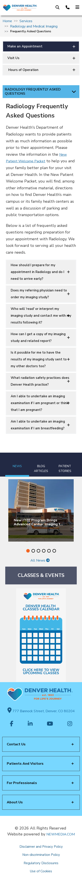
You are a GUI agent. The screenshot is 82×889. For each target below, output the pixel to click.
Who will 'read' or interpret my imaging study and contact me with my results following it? (41, 316)
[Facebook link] (11, 724)
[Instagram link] (70, 724)
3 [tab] (38, 551)
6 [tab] (54, 551)
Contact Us (16, 744)
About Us (15, 802)
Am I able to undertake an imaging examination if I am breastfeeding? (38, 424)
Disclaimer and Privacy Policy (41, 846)
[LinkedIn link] (30, 724)
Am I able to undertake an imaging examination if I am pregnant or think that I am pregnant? (39, 403)
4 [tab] (43, 551)
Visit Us (13, 58)
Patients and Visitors (25, 763)
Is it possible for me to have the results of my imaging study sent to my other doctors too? (39, 359)
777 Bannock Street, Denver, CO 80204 (43, 711)
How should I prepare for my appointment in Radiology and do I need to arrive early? (37, 272)
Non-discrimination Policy (41, 855)
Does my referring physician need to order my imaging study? (39, 293)
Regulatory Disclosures (41, 863)
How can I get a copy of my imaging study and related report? (38, 337)
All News (38, 560)
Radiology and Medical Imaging (34, 26)
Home (7, 21)
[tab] (17, 465)
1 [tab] (28, 551)
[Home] (20, 7)
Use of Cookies (41, 871)
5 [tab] (49, 551)
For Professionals (22, 783)
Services (25, 21)
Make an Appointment (24, 46)
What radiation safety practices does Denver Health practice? (40, 381)
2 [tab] (33, 551)
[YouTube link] (50, 724)
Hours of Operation (22, 70)
